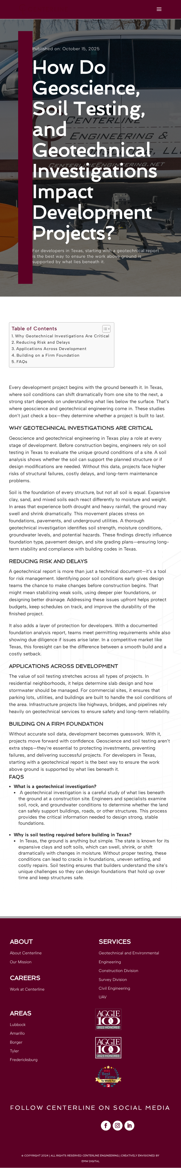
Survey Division (113, 979)
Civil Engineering (114, 988)
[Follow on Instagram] (118, 1126)
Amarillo (17, 1033)
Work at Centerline (27, 989)
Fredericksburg (23, 1059)
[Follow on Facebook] (106, 1126)
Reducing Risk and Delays (43, 342)
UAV (103, 997)
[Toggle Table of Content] (104, 329)
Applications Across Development (51, 348)
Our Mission (21, 962)
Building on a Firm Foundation (47, 355)
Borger (16, 1042)
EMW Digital (90, 1161)
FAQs (21, 361)
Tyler (14, 1051)
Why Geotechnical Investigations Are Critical (62, 336)
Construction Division (118, 970)
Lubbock (17, 1024)
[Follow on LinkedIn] (129, 1126)
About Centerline (26, 953)
